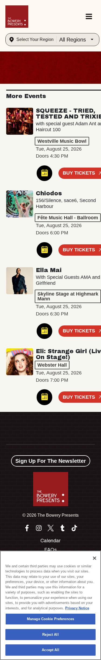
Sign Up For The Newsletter (50, 461)
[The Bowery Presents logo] (16, 16)
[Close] (94, 558)
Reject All (50, 635)
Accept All (50, 650)
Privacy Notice (77, 608)
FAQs (50, 550)
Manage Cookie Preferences (50, 619)
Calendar (50, 540)
